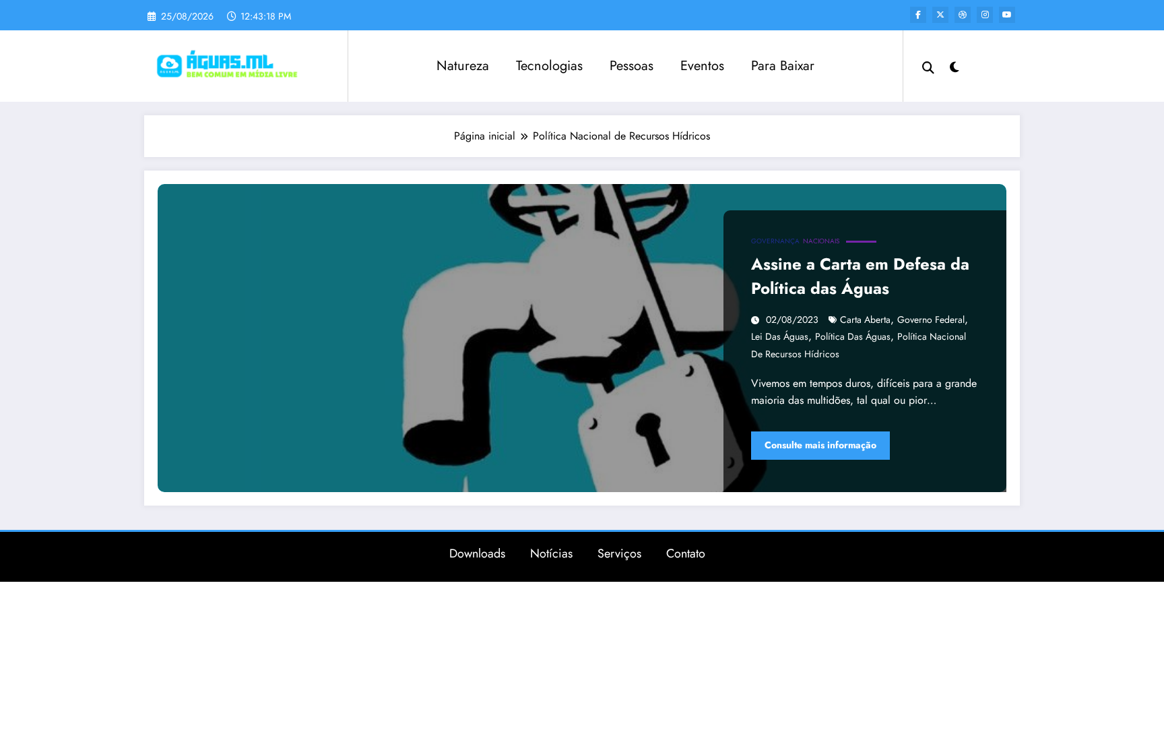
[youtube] (1007, 15)
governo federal (931, 319)
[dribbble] (963, 15)
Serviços (619, 553)
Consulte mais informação (820, 445)
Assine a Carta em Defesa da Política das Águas (860, 276)
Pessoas (631, 66)
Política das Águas (853, 336)
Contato (685, 553)
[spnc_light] (954, 65)
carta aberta (865, 319)
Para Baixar (782, 66)
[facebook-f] (918, 15)
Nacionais (821, 241)
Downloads (477, 553)
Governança (775, 241)
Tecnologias (549, 66)
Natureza (463, 66)
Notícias (551, 553)
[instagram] (985, 15)
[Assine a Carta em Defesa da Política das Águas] (582, 338)
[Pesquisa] (928, 66)
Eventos (702, 66)
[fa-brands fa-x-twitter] (940, 15)
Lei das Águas (779, 336)
